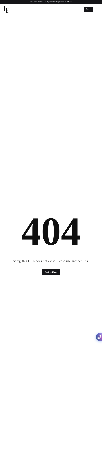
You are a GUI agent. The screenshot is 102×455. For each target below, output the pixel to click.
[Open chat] (99, 337)
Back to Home (51, 272)
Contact (88, 9)
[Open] (97, 9)
